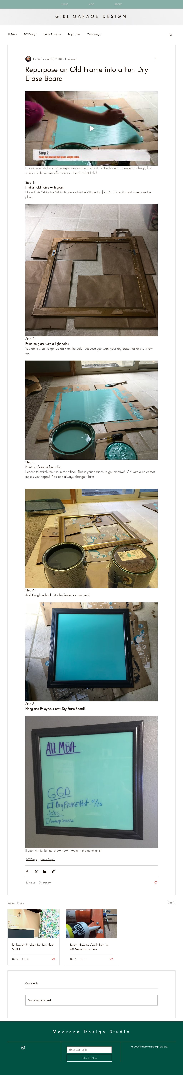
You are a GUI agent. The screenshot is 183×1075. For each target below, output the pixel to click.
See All (171, 902)
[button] (171, 34)
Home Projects (52, 34)
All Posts (12, 34)
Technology (94, 34)
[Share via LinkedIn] (44, 871)
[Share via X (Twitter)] (36, 871)
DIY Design (30, 34)
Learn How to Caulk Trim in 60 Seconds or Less (89, 947)
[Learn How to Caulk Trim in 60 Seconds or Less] (91, 923)
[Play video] (91, 128)
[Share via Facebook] (27, 871)
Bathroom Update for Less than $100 (33, 947)
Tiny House (74, 34)
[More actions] (155, 59)
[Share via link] (53, 871)
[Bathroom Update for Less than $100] (33, 923)
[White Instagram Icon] (23, 1048)
